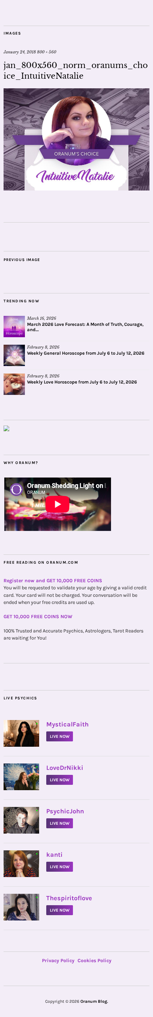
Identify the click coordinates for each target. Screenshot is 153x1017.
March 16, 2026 (41, 318)
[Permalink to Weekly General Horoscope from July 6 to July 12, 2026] (14, 355)
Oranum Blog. (94, 1001)
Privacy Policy (58, 961)
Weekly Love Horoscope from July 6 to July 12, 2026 (82, 382)
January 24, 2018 (20, 51)
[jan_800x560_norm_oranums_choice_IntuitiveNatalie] (76, 188)
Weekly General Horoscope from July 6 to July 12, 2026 (85, 353)
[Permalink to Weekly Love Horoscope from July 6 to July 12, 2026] (14, 384)
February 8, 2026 (43, 347)
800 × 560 (46, 51)
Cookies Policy (94, 961)
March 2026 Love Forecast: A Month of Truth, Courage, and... (85, 327)
